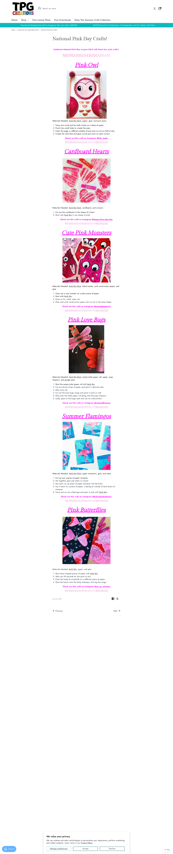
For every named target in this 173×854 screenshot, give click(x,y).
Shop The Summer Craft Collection (92, 20)
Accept (85, 848)
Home (14, 20)
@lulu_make (102, 138)
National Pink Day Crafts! (49, 30)
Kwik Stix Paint (75, 120)
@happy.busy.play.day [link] (102, 219)
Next (116, 611)
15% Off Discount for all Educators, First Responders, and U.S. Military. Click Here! (124, 25)
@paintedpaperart (102, 306)
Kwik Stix (68, 215)
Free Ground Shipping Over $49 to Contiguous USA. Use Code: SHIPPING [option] (49, 25)
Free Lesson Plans (41, 20)
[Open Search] (39, 8)
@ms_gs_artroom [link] (102, 586)
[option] (124, 25)
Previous (59, 611)
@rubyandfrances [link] (102, 403)
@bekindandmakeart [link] (102, 496)
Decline (112, 848)
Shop (24, 20)
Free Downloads (62, 20)
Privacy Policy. (87, 843)
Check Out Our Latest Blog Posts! (28, 30)
